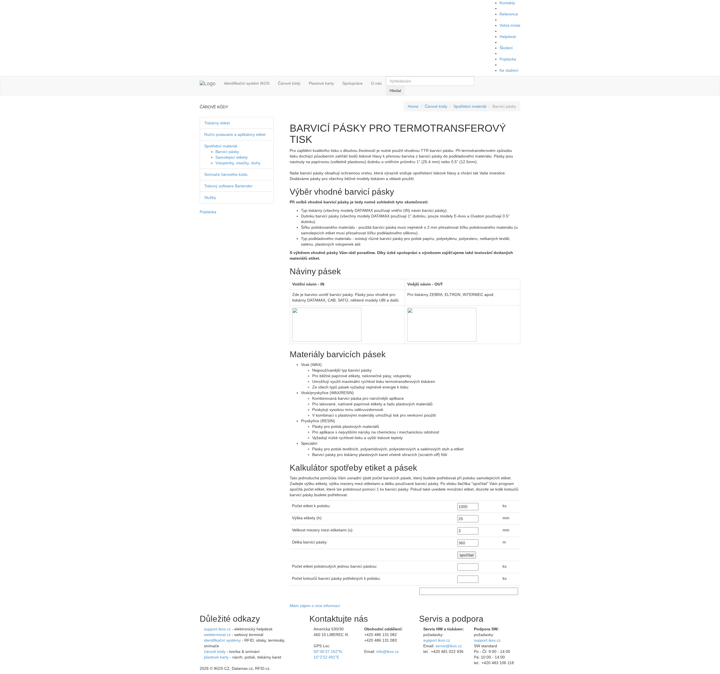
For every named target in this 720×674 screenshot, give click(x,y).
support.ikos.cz (217, 629)
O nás (376, 83)
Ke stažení (509, 70)
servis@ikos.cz (448, 646)
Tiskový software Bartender (228, 186)
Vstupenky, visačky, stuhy (237, 163)
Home (413, 106)
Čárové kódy (289, 83)
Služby (210, 197)
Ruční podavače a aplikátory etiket (235, 134)
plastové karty (216, 657)
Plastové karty (321, 83)
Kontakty (507, 3)
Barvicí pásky (227, 151)
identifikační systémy (222, 640)
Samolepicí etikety (231, 157)
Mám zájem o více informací (315, 605)
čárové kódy (215, 651)
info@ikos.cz (387, 651)
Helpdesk (508, 36)
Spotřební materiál (469, 106)
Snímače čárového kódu (226, 174)
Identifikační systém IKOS (246, 83)
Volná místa (510, 25)
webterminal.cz (217, 634)
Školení (506, 48)
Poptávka (508, 59)
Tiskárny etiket (217, 123)
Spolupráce (352, 83)
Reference (509, 14)
